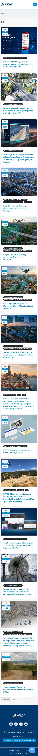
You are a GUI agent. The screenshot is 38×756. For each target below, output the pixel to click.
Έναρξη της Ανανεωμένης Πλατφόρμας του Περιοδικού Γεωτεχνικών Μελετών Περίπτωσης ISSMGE (18, 545)
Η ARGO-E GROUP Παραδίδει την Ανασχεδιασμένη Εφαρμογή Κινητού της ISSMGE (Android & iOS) (18, 64)
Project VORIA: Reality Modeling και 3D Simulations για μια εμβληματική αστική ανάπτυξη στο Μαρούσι (18, 110)
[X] (16, 724)
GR (30, 4)
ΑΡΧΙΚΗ (2, 13)
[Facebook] (21, 724)
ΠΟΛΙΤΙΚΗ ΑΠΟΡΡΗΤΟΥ (15, 750)
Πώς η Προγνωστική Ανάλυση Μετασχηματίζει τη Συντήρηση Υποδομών (15, 208)
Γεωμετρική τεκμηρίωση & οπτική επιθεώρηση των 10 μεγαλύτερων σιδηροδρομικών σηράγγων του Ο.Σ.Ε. (17, 591)
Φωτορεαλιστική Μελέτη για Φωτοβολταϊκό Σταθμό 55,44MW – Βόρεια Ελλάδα (18, 689)
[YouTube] (26, 724)
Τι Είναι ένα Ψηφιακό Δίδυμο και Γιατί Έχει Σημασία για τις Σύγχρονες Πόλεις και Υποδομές (18, 354)
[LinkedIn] (11, 724)
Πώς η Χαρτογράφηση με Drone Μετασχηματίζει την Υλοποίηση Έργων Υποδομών (18, 306)
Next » (14, 699)
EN (27, 4)
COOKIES (26, 750)
